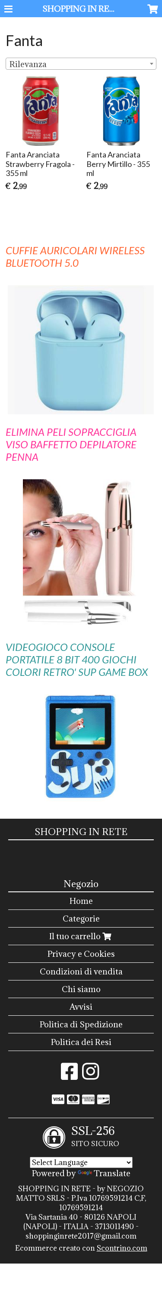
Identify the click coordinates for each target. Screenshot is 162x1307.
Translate (112, 1173)
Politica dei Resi (81, 1042)
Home (81, 901)
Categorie (81, 918)
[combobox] (81, 64)
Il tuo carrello (75, 936)
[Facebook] (69, 1075)
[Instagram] (90, 1075)
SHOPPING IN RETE (81, 8)
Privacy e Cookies (81, 954)
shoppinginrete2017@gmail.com (81, 1236)
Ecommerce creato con (81, 1248)
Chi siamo (81, 989)
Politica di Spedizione (81, 1024)
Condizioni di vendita (81, 971)
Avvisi (81, 1007)
